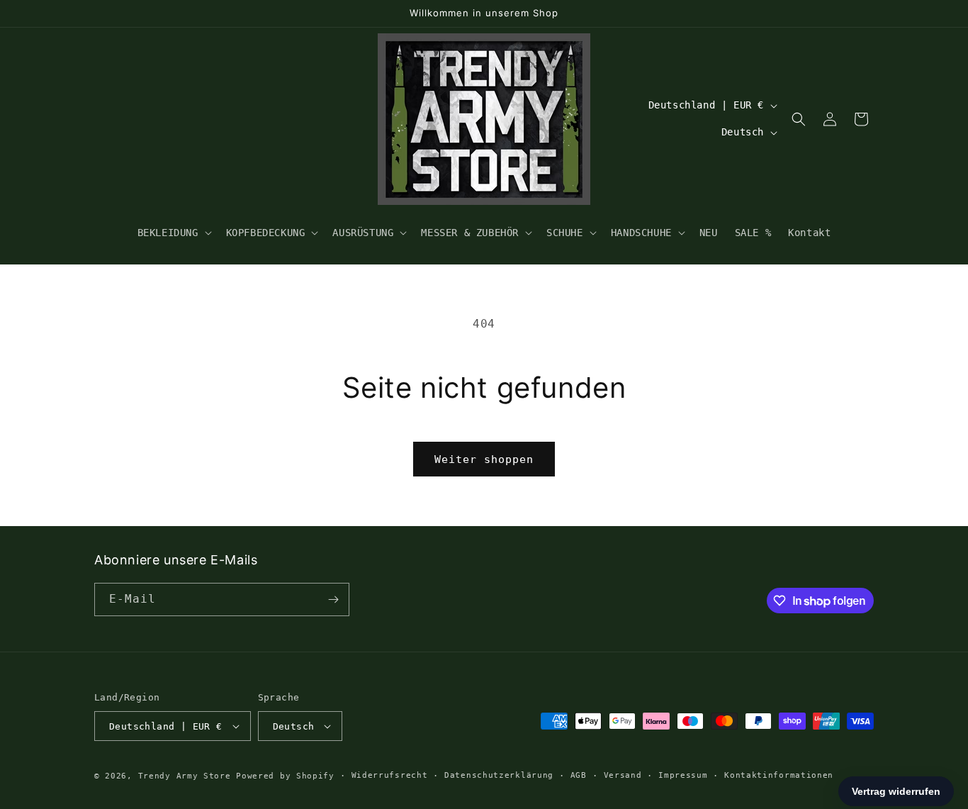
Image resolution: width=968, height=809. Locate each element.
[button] (173, 232)
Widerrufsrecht (389, 775)
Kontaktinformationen (778, 775)
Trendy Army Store (184, 776)
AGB (578, 775)
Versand (623, 775)
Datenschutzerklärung (498, 775)
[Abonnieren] (333, 599)
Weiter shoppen (484, 459)
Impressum (682, 775)
